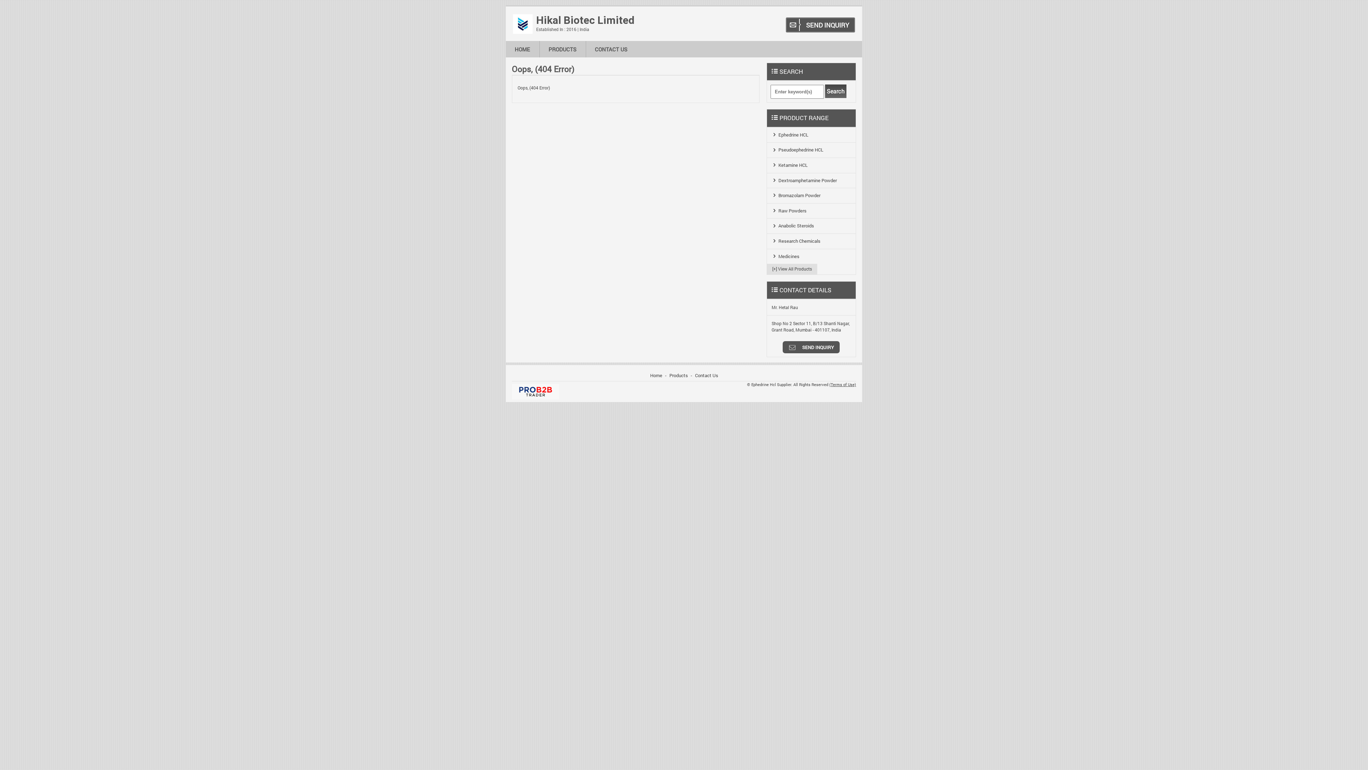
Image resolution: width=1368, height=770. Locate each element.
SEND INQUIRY (827, 25)
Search (836, 91)
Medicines (788, 256)
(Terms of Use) (842, 384)
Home (522, 49)
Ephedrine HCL (793, 135)
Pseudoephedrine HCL (800, 150)
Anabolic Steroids (796, 225)
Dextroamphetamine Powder (807, 180)
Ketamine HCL (793, 165)
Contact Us (611, 49)
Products (562, 49)
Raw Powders (792, 210)
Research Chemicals (799, 241)
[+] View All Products (792, 269)
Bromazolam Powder (799, 195)
